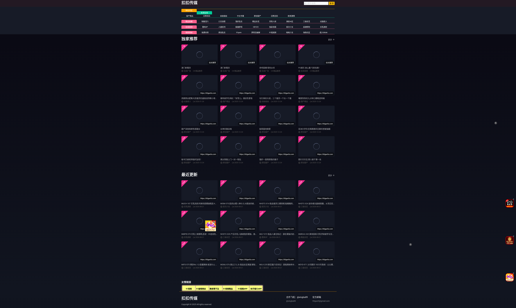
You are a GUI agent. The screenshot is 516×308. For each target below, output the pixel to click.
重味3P (205, 27)
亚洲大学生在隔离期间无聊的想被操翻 (314, 129)
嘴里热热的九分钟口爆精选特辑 (311, 98)
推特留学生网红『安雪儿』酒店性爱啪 (236, 98)
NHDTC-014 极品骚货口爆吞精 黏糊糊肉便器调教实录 (281, 203)
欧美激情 (291, 16)
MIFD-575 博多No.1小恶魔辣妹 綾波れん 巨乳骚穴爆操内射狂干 (207, 265)
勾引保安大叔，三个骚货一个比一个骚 (275, 98)
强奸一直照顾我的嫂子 (268, 159)
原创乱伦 (221, 32)
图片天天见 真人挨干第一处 (309, 159)
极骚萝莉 (238, 27)
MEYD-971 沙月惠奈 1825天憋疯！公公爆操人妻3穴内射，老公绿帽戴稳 (328, 265)
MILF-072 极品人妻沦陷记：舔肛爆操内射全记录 (279, 234)
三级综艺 (306, 21)
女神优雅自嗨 (226, 129)
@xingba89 (291, 301)
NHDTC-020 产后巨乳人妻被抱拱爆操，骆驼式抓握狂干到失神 (246, 234)
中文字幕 (240, 16)
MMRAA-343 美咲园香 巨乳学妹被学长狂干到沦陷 (319, 234)
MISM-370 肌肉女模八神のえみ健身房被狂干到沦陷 (241, 203)
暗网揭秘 (189, 32)
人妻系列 (221, 27)
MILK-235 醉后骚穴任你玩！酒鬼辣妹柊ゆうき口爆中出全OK (284, 265)
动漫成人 (323, 21)
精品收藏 (189, 21)
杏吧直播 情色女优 (267, 68)
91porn (238, 32)
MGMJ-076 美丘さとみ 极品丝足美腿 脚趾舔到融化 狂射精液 (245, 265)
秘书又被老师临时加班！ (191, 159)
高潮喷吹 (306, 27)
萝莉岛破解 (255, 32)
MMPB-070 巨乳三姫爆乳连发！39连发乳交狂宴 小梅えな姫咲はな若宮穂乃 (213, 234)
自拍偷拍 (223, 16)
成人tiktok (323, 32)
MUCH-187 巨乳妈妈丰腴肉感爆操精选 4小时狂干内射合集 (205, 203)
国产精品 (189, 16)
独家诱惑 (272, 27)
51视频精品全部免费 (231, 289)
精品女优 (255, 21)
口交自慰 (221, 21)
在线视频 (189, 27)
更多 (330, 40)
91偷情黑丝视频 (203, 289)
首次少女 (289, 27)
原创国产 (257, 16)
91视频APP (242, 289)
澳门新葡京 (186, 68)
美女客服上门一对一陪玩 (230, 159)
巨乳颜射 (323, 27)
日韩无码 (274, 16)
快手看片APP (256, 289)
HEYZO (256, 27)
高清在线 (204, 13)
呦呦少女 (289, 32)
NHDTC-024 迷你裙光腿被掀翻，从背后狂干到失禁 (319, 203)
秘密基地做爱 (265, 129)
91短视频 (272, 32)
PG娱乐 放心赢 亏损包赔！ (309, 68)
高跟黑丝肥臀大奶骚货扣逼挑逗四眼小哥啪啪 (200, 98)
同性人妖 (272, 21)
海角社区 (306, 32)
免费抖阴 (205, 32)
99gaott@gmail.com (321, 301)
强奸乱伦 (238, 21)
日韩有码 (206, 16)
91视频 (189, 289)
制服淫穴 (205, 21)
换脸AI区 (289, 21)
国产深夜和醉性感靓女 (190, 129)
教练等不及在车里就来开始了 (222, 289)
